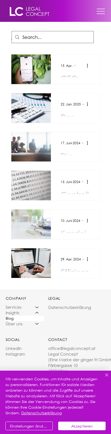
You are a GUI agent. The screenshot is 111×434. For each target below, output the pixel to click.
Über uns (14, 323)
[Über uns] (37, 324)
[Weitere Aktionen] (89, 65)
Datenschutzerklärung (69, 307)
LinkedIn (14, 348)
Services (14, 307)
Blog (9, 318)
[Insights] (37, 313)
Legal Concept (63, 354)
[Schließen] (103, 378)
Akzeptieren (82, 426)
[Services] (37, 307)
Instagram (15, 354)
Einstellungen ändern (29, 426)
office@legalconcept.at (71, 348)
